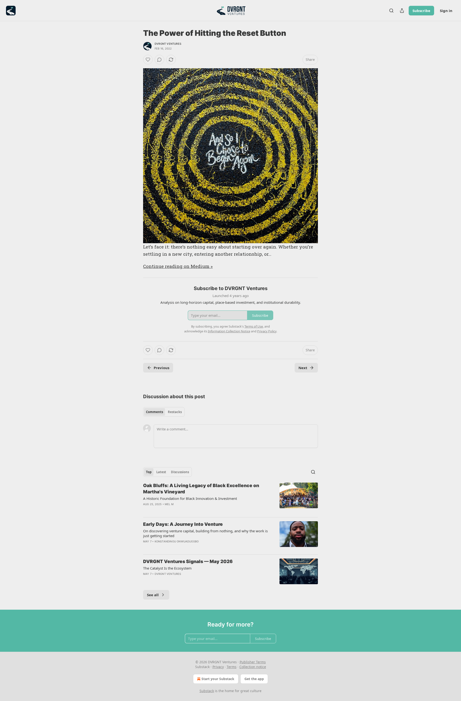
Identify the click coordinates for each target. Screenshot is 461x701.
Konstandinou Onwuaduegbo (177, 541)
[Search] (391, 10)
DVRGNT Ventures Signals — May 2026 (188, 561)
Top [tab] (149, 472)
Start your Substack (217, 678)
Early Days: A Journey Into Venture (183, 524)
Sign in (446, 10)
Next (302, 367)
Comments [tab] (154, 412)
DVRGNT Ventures (168, 43)
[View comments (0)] (159, 59)
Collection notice (252, 666)
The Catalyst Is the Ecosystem (167, 568)
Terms (232, 666)
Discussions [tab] (180, 472)
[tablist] (164, 412)
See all (153, 594)
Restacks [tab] (175, 412)
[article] (230, 498)
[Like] (148, 59)
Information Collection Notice (229, 331)
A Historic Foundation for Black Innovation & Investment (190, 498)
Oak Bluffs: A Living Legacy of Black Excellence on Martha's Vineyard (201, 489)
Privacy (218, 666)
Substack (207, 691)
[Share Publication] (402, 10)
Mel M (169, 504)
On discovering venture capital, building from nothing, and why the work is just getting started (205, 533)
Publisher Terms (253, 662)
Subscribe (421, 10)
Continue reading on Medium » (178, 266)
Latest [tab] (161, 472)
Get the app (254, 678)
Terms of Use (253, 326)
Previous (161, 367)
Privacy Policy (266, 331)
